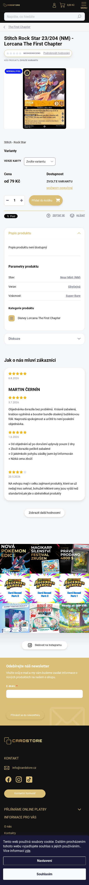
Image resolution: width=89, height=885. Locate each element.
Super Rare (73, 295)
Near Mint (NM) (70, 277)
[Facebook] (7, 778)
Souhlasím (44, 874)
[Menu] (84, 5)
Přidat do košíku (42, 200)
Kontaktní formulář (25, 793)
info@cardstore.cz (24, 767)
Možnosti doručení (60, 188)
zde (27, 851)
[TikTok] (28, 778)
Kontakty (10, 833)
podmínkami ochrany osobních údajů (61, 704)
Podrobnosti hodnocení (56, 53)
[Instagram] (18, 778)
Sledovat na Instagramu (48, 645)
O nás (8, 826)
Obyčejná (74, 286)
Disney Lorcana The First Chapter (39, 318)
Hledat (79, 16)
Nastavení (44, 861)
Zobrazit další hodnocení (44, 512)
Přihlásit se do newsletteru (25, 715)
